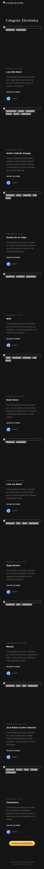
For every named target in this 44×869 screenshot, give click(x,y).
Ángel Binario (13, 565)
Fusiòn (16, 114)
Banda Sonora (11, 111)
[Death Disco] (22, 373)
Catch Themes (26, 864)
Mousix (10, 646)
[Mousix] (22, 620)
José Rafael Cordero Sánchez (21, 727)
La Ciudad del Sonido (27, 862)
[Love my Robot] (22, 457)
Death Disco (12, 400)
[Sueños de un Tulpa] (22, 210)
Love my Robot (14, 484)
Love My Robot (14, 72)
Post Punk (27, 358)
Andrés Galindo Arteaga (18, 153)
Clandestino (12, 802)
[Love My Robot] (22, 45)
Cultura (21, 111)
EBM (8, 358)
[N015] (22, 292)
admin (14, 98)
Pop (18, 523)
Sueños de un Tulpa (16, 237)
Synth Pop (27, 195)
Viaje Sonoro (21, 30)
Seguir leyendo (13, 92)
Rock (18, 195)
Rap (24, 686)
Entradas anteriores (22, 843)
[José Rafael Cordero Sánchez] (22, 701)
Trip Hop (34, 769)
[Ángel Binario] (22, 538)
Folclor (9, 114)
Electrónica (10, 30)
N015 (8, 319)
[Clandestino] (22, 780)
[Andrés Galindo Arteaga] (22, 126)
